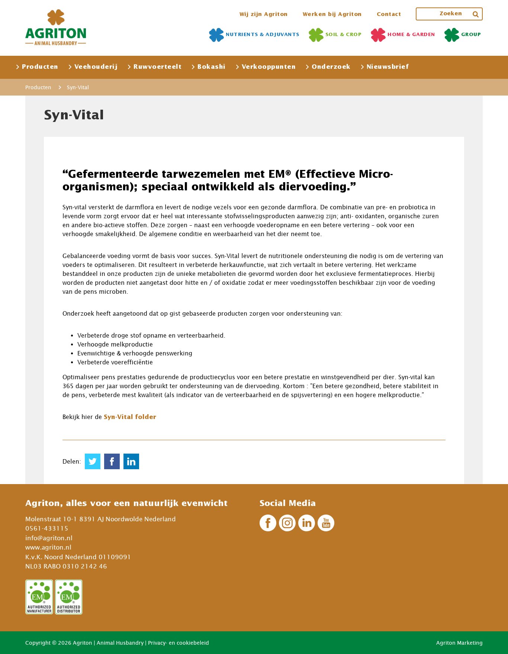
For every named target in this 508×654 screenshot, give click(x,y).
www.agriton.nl (48, 547)
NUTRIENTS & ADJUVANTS (262, 34)
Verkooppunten (269, 67)
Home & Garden (411, 34)
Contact (389, 14)
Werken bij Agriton (332, 14)
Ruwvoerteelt (157, 67)
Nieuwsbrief (388, 67)
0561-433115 (46, 528)
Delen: (71, 461)
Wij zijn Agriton (263, 14)
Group (471, 34)
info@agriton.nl (49, 538)
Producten (40, 67)
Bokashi (211, 67)
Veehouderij (96, 67)
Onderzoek (331, 67)
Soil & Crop (343, 34)
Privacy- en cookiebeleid (178, 642)
